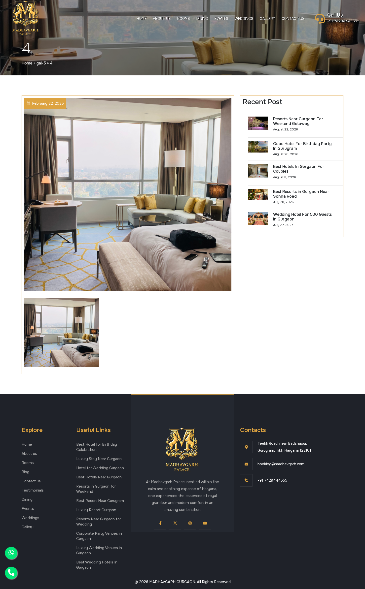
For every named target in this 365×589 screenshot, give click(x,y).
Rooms (183, 18)
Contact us (293, 18)
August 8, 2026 (284, 177)
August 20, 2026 (285, 154)
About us (162, 18)
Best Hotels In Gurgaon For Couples (298, 169)
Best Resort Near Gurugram (100, 500)
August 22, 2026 (285, 129)
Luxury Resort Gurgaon (96, 509)
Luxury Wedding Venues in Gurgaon (99, 550)
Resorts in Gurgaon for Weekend (96, 489)
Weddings (244, 18)
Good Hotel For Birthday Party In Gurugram (302, 146)
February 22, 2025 (48, 103)
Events (221, 18)
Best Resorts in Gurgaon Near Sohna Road (301, 194)
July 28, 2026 (283, 202)
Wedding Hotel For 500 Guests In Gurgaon (302, 217)
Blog (25, 471)
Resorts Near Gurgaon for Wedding (98, 522)
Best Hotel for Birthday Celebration (96, 447)
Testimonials (33, 490)
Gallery (267, 18)
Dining (202, 18)
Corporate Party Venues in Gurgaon (99, 536)
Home (141, 18)
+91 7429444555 (342, 21)
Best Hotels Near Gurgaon (99, 477)
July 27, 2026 (283, 225)
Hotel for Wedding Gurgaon (100, 467)
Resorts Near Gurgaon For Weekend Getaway (298, 121)
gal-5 (41, 63)
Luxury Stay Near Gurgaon (99, 458)
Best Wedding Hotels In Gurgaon (96, 565)
